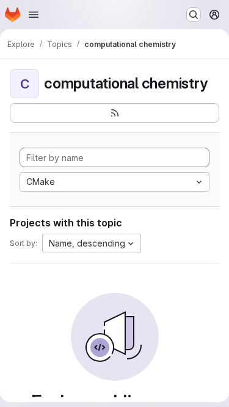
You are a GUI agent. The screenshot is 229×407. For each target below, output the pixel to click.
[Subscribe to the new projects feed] (114, 113)
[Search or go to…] (193, 14)
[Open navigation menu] (33, 14)
